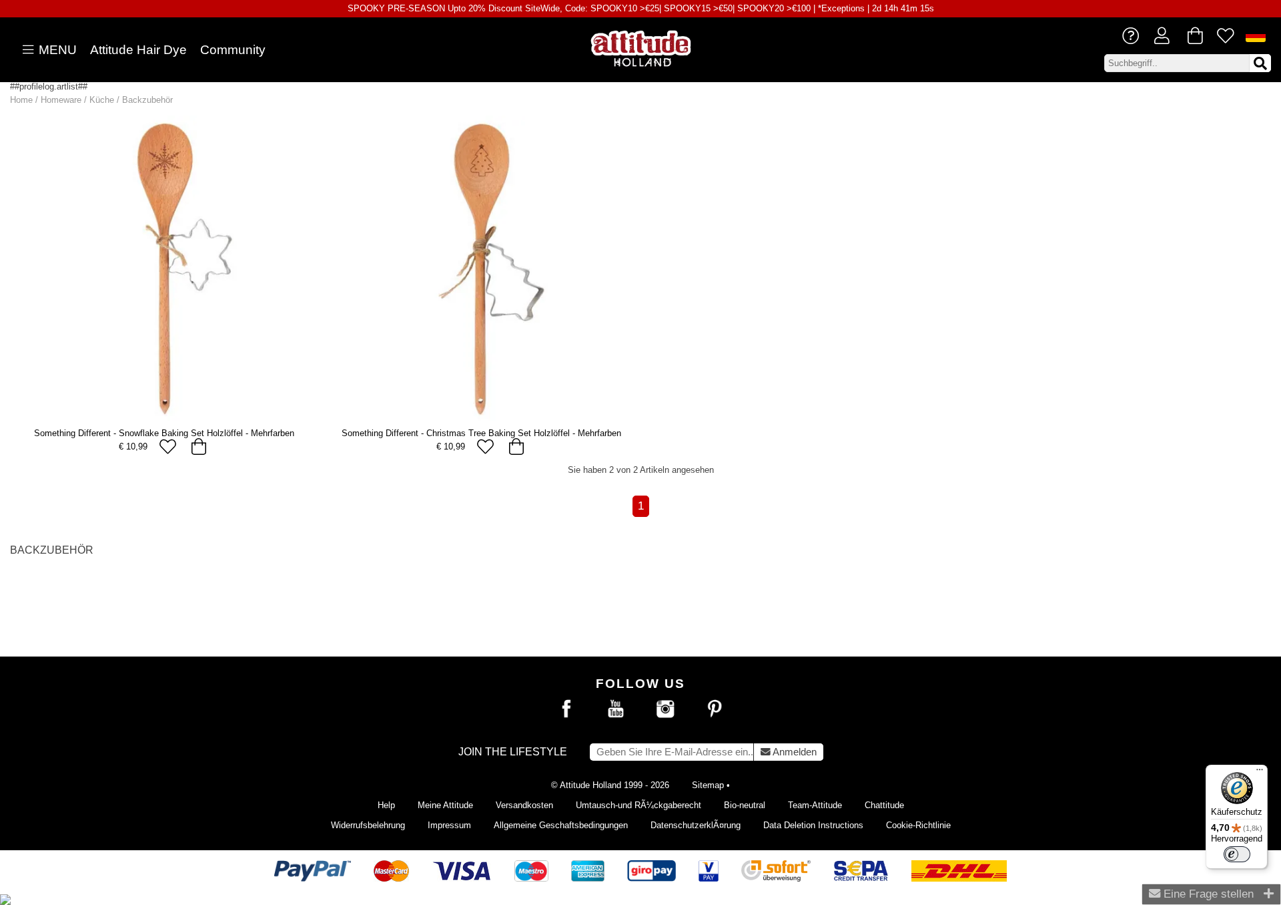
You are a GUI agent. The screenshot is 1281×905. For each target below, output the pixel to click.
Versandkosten (524, 805)
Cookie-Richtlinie (918, 825)
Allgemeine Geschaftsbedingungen (561, 825)
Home (21, 100)
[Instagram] (665, 709)
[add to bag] (198, 447)
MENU (56, 50)
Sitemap (708, 785)
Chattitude (884, 805)
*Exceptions (841, 8)
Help (386, 805)
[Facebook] (566, 709)
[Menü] (1260, 773)
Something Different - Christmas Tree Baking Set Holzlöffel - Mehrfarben (481, 433)
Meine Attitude (445, 805)
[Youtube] (615, 709)
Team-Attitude (815, 805)
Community (233, 50)
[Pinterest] (714, 709)
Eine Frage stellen (1207, 893)
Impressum (449, 825)
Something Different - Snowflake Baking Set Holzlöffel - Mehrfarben (164, 433)
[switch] (1237, 854)
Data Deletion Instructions (813, 825)
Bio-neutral (744, 805)
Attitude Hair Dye (138, 50)
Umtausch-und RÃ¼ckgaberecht (638, 805)
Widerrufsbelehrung (368, 825)
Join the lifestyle (512, 751)
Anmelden (794, 752)
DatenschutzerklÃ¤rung (696, 825)
